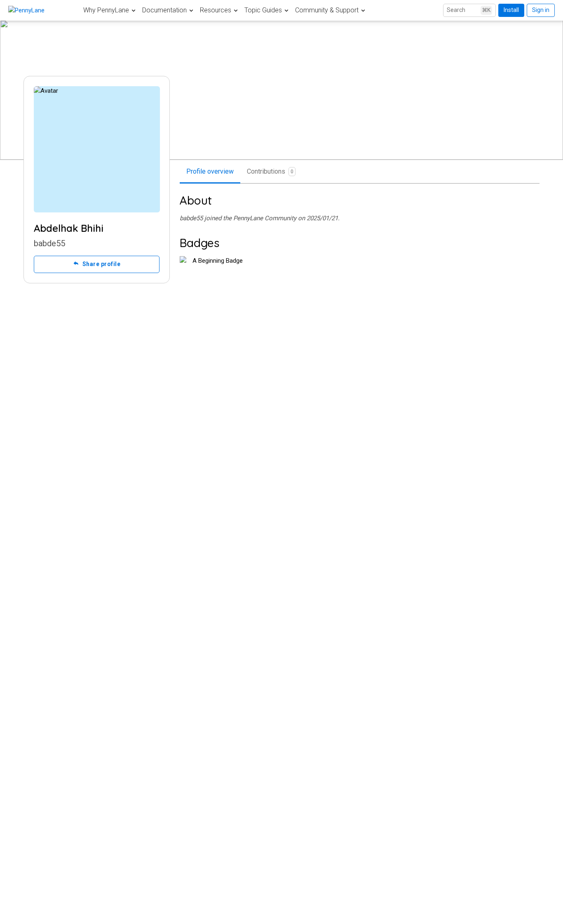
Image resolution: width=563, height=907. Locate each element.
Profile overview (210, 171)
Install (511, 10)
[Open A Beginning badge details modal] (214, 290)
